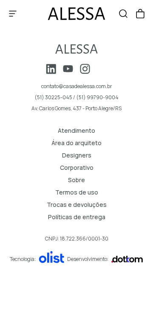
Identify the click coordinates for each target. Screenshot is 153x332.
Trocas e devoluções (77, 204)
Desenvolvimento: (87, 259)
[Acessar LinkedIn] (51, 69)
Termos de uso (76, 192)
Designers (76, 155)
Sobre (76, 180)
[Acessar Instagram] (85, 69)
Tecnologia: (23, 259)
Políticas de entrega (76, 217)
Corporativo (77, 167)
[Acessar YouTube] (68, 69)
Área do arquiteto (76, 143)
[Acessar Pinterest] (102, 69)
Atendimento (76, 130)
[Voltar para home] (76, 49)
